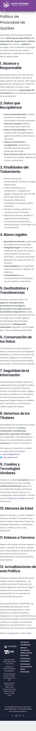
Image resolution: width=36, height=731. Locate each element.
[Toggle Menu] (4, 10)
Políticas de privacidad (25, 659)
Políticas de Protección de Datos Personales (26, 668)
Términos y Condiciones (25, 643)
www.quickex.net (10, 457)
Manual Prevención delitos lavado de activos (26, 651)
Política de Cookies (15, 498)
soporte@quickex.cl (11, 454)
